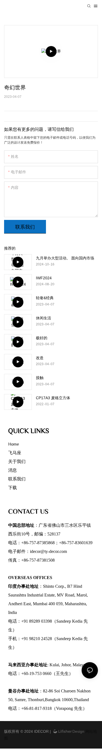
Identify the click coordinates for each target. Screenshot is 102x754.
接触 (40, 378)
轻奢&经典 (45, 298)
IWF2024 (44, 278)
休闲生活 (43, 318)
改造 (40, 358)
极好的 (41, 338)
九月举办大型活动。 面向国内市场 (65, 258)
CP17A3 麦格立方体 (53, 398)
